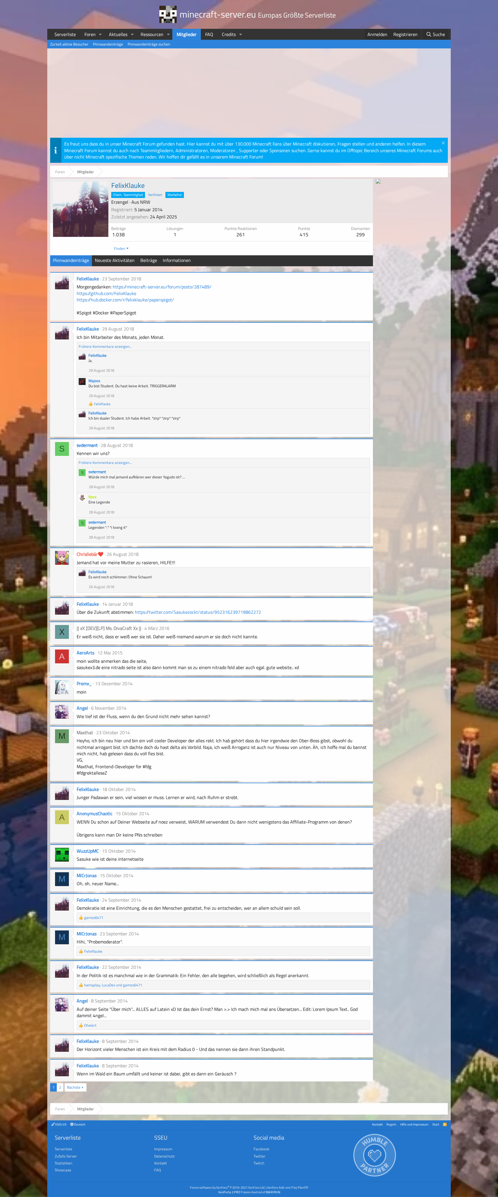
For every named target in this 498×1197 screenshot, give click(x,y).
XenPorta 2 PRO (229, 1192)
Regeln (391, 1124)
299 (360, 234)
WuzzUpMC (88, 850)
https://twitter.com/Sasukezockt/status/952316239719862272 (198, 612)
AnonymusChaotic (94, 813)
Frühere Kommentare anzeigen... (105, 346)
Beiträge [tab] (148, 260)
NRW (145, 202)
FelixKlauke (88, 278)
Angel (82, 708)
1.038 (118, 234)
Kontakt (377, 1124)
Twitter (259, 1156)
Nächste (73, 1087)
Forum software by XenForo (227, 1187)
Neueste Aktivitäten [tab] (115, 260)
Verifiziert (155, 194)
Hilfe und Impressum (414, 1124)
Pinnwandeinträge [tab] (71, 260)
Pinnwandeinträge (108, 44)
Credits (229, 34)
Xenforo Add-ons (287, 1187)
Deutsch (79, 1124)
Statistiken (63, 1163)
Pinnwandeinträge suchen (149, 44)
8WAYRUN (273, 1192)
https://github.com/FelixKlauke (106, 293)
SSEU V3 (60, 1124)
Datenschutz (164, 1156)
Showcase (63, 1170)
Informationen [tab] (177, 260)
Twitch (259, 1163)
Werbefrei (174, 194)
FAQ (209, 34)
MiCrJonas (87, 875)
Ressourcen (152, 34)
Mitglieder (187, 34)
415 (304, 234)
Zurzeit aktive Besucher (69, 44)
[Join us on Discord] (378, 181)
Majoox (94, 381)
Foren (90, 34)
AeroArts (85, 652)
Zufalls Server (66, 1156)
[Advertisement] (249, 94)
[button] (100, 34)
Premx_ (84, 683)
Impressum (163, 1149)
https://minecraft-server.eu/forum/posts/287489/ (162, 286)
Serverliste (65, 34)
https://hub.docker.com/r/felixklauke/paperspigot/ (125, 299)
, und (113, 985)
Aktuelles (118, 34)
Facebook (261, 1149)
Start (435, 1124)
